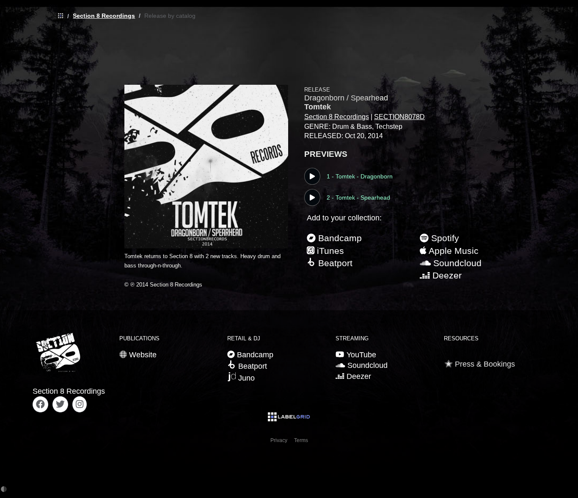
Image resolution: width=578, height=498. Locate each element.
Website (142, 355)
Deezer (446, 275)
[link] (58, 16)
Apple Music (453, 251)
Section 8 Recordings (104, 15)
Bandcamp (339, 238)
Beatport (334, 263)
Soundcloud (456, 263)
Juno (245, 378)
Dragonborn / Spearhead (346, 98)
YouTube (360, 355)
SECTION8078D (399, 116)
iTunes (329, 251)
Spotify (444, 238)
